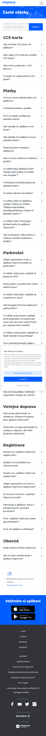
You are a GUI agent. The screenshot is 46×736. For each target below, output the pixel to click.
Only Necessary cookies (23, 373)
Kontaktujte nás (14, 585)
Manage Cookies (21, 692)
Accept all (23, 379)
